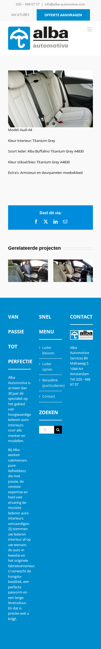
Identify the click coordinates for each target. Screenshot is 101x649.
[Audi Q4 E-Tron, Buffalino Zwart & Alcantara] (28, 270)
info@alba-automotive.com (65, 4)
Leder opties (47, 366)
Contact (48, 396)
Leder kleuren (48, 350)
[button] (12, 271)
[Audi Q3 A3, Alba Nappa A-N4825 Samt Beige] (73, 270)
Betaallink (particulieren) (50, 383)
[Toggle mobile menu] (90, 29)
